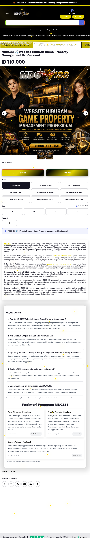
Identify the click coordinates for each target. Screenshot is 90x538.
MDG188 (7, 244)
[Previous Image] (4, 113)
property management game (59, 264)
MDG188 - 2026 (8, 471)
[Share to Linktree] (18, 484)
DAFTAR (78, 17)
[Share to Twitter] (4, 484)
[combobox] (42, 22)
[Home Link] (21, 13)
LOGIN (65, 17)
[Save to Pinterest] (24, 484)
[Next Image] (86, 113)
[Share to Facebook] (11, 484)
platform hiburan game (62, 256)
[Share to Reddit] (31, 484)
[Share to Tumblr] (37, 484)
